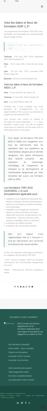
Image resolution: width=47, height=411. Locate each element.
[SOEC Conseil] (16, 6)
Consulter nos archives (18, 360)
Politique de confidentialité (34, 395)
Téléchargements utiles (18, 372)
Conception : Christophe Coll (15, 393)
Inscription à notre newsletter (23, 317)
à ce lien (34, 122)
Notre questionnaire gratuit (19, 368)
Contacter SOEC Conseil (19, 356)
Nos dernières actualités (18, 344)
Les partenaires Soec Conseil (21, 380)
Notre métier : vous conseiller (21, 348)
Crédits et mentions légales (10, 395)
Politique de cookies (7, 397)
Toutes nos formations (18, 352)
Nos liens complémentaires (20, 376)
